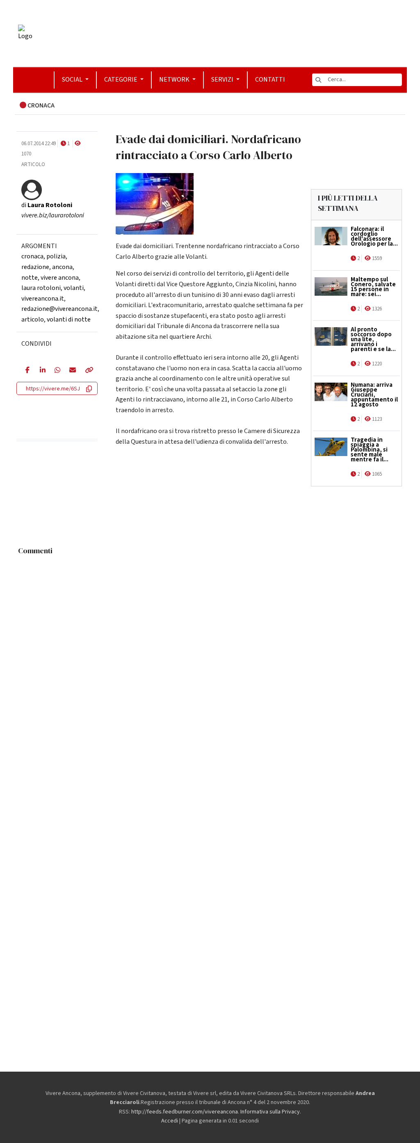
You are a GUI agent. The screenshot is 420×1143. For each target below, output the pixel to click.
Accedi (169, 1121)
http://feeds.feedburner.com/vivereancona (184, 1112)
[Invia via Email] (70, 370)
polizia (56, 256)
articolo (32, 319)
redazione (35, 266)
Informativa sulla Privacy (270, 1112)
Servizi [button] (223, 79)
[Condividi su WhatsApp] (55, 370)
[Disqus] (210, 661)
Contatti (270, 79)
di (46, 205)
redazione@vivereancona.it (59, 308)
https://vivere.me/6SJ (53, 389)
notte (29, 277)
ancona (62, 266)
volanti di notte (69, 319)
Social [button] (73, 79)
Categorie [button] (121, 79)
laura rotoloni (41, 287)
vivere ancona (60, 277)
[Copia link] (87, 370)
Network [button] (175, 79)
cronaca (32, 256)
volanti (74, 287)
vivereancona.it (42, 298)
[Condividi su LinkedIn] (41, 370)
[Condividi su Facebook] (26, 370)
